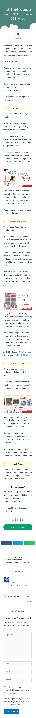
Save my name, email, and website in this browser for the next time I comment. (16, 690)
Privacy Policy (21, 702)
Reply (29, 602)
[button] (6, 543)
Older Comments (18, 571)
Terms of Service (10, 704)
